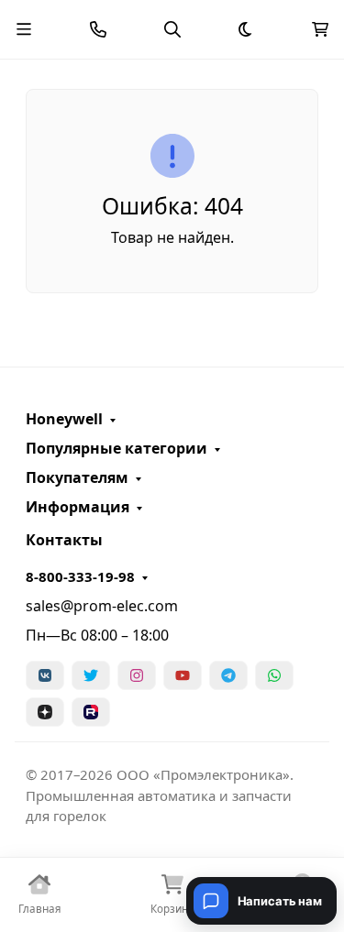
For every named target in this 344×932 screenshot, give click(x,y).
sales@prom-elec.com (102, 606)
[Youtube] (182, 675)
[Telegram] (228, 675)
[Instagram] (136, 675)
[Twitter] (91, 675)
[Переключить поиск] (172, 29)
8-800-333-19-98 (80, 576)
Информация (77, 506)
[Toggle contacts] (98, 29)
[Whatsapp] (274, 675)
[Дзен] (45, 712)
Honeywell (64, 418)
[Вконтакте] (45, 675)
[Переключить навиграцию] (23, 29)
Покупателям (77, 477)
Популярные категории (116, 448)
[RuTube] (91, 712)
